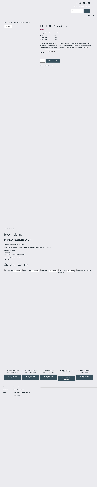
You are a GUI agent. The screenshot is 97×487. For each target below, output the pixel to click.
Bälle (15, 19)
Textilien (43, 19)
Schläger (21, 19)
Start (3, 19)
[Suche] (87, 11)
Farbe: (42, 52)
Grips (55, 19)
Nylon (14, 22)
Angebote (9, 19)
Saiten (49, 19)
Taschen (36, 19)
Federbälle (9, 22)
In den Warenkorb (53, 60)
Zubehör (61, 19)
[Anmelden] (93, 15)
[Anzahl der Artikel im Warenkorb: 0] (89, 15)
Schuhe (29, 19)
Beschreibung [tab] (9, 228)
